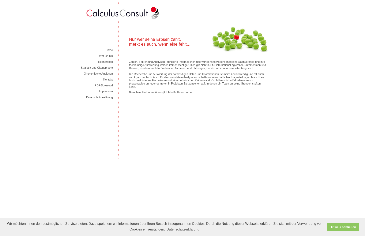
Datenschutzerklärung (99, 97)
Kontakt (108, 79)
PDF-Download (104, 85)
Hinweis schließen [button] (343, 227)
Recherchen (105, 61)
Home (109, 50)
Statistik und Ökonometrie (97, 67)
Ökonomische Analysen (98, 73)
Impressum (106, 91)
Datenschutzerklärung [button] (182, 229)
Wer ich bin (106, 55)
